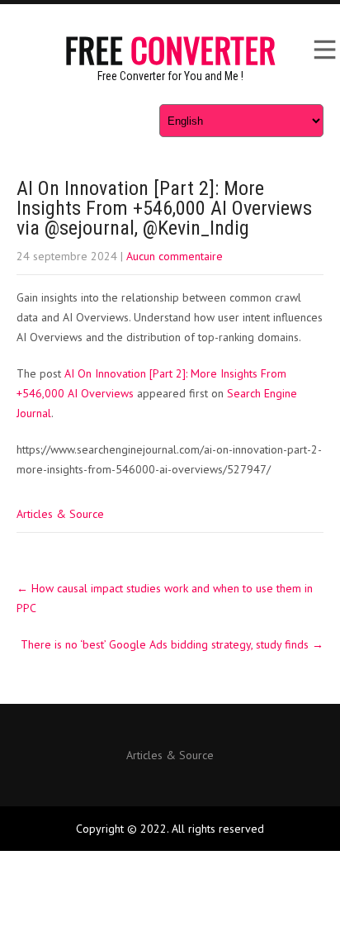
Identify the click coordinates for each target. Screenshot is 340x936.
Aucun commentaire (174, 256)
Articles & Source (60, 513)
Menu (323, 49)
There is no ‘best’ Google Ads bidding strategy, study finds (172, 644)
